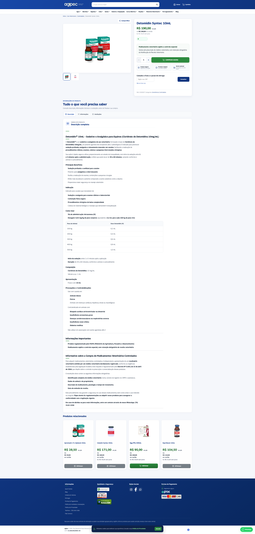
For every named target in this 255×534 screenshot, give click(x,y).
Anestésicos (155, 92)
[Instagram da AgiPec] (131, 489)
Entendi (158, 529)
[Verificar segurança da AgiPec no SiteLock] (102, 495)
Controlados (80, 16)
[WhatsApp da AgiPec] (140, 489)
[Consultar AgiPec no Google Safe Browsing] (103, 489)
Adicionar (145, 466)
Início (64, 16)
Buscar (157, 4)
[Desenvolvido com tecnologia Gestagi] (188, 530)
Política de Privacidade (139, 528)
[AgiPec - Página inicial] (73, 4)
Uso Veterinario (71, 16)
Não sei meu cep (141, 83)
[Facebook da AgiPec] (136, 489)
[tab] (70, 114)
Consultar (183, 79)
